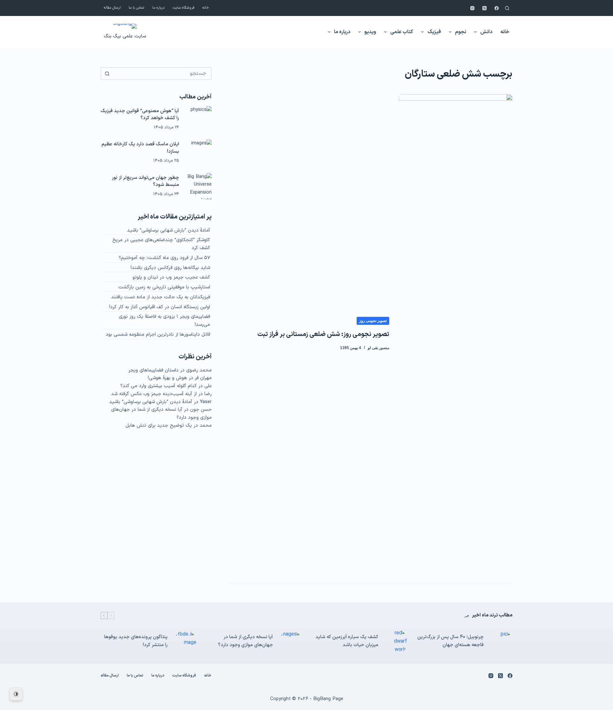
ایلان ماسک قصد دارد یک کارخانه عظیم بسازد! (140, 148)
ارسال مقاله (112, 8)
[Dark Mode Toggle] (16, 694)
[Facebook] (497, 8)
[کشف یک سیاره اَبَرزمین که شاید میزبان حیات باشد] (396, 641)
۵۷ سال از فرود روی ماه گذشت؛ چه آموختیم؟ (164, 258)
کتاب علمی (401, 32)
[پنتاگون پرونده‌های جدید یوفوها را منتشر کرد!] (185, 641)
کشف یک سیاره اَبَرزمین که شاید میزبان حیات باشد (346, 641)
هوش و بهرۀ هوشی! (167, 378)
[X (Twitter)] (484, 8)
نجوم (460, 32)
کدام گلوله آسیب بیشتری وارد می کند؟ (158, 386)
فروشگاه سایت (183, 8)
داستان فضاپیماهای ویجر (153, 370)
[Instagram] (472, 8)
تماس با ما (136, 8)
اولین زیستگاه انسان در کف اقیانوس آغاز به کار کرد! (159, 307)
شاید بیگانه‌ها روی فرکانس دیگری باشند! (170, 267)
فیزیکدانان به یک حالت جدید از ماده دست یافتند (160, 297)
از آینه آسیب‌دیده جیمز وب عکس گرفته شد (154, 394)
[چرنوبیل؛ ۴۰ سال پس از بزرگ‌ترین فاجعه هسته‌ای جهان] (501, 641)
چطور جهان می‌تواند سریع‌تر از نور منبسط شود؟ (145, 181)
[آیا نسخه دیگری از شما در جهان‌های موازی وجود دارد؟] (290, 641)
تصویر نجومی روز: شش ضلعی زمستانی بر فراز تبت (323, 334)
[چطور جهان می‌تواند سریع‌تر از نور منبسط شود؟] (198, 186)
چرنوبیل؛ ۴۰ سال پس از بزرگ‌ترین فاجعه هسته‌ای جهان (450, 641)
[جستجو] (507, 8)
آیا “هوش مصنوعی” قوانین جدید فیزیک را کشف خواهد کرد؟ (140, 114)
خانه (205, 8)
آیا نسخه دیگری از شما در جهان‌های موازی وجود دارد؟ (245, 641)
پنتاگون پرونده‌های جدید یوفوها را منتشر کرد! (136, 641)
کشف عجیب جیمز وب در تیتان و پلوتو (171, 277)
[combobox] (162, 73)
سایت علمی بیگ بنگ (125, 36)
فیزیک (434, 32)
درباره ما (158, 8)
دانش (486, 32)
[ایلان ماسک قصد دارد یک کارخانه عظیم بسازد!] (198, 153)
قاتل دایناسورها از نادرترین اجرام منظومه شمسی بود (158, 334)
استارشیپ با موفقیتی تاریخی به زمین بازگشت (164, 287)
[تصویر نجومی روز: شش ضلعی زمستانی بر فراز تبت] (455, 333)
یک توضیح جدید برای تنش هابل (158, 425)
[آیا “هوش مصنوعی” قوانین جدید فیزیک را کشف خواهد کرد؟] (198, 119)
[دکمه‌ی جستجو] (107, 73)
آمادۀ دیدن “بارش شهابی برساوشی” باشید (168, 230)
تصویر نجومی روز (373, 320)
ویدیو (370, 32)
